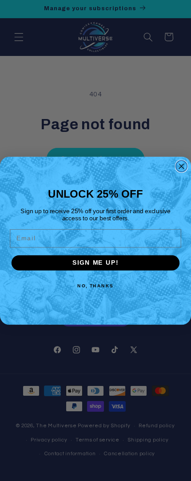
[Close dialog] (181, 166)
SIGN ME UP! (95, 262)
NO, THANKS (95, 285)
